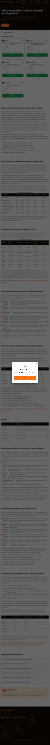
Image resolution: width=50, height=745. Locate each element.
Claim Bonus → (25, 377)
